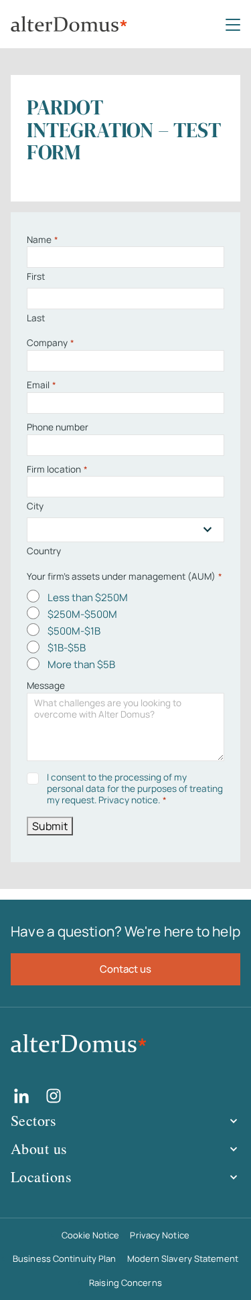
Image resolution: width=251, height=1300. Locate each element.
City (35, 506)
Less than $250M (88, 597)
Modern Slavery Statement (182, 1258)
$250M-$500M (82, 614)
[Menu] (233, 24)
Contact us (125, 969)
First (36, 276)
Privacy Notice (159, 1235)
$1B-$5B (67, 648)
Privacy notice (128, 800)
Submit (50, 826)
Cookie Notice (90, 1235)
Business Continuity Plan (64, 1258)
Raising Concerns (125, 1283)
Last (36, 318)
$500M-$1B (74, 631)
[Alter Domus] (69, 24)
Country (44, 551)
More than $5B (81, 664)
